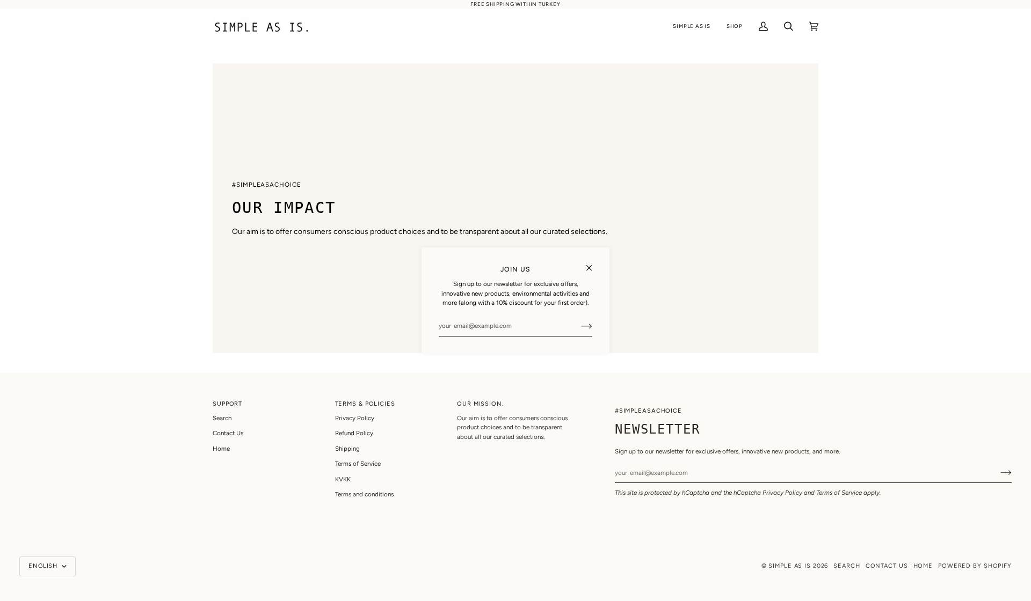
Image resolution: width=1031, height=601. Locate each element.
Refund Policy (354, 433)
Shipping (347, 448)
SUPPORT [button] (227, 403)
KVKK (343, 479)
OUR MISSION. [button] (480, 403)
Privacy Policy (782, 492)
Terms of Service (839, 492)
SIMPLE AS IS (789, 565)
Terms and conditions (364, 494)
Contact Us (228, 433)
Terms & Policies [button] (365, 403)
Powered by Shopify (975, 565)
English (44, 565)
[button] (691, 27)
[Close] (593, 263)
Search (222, 418)
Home (221, 448)
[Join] (578, 325)
